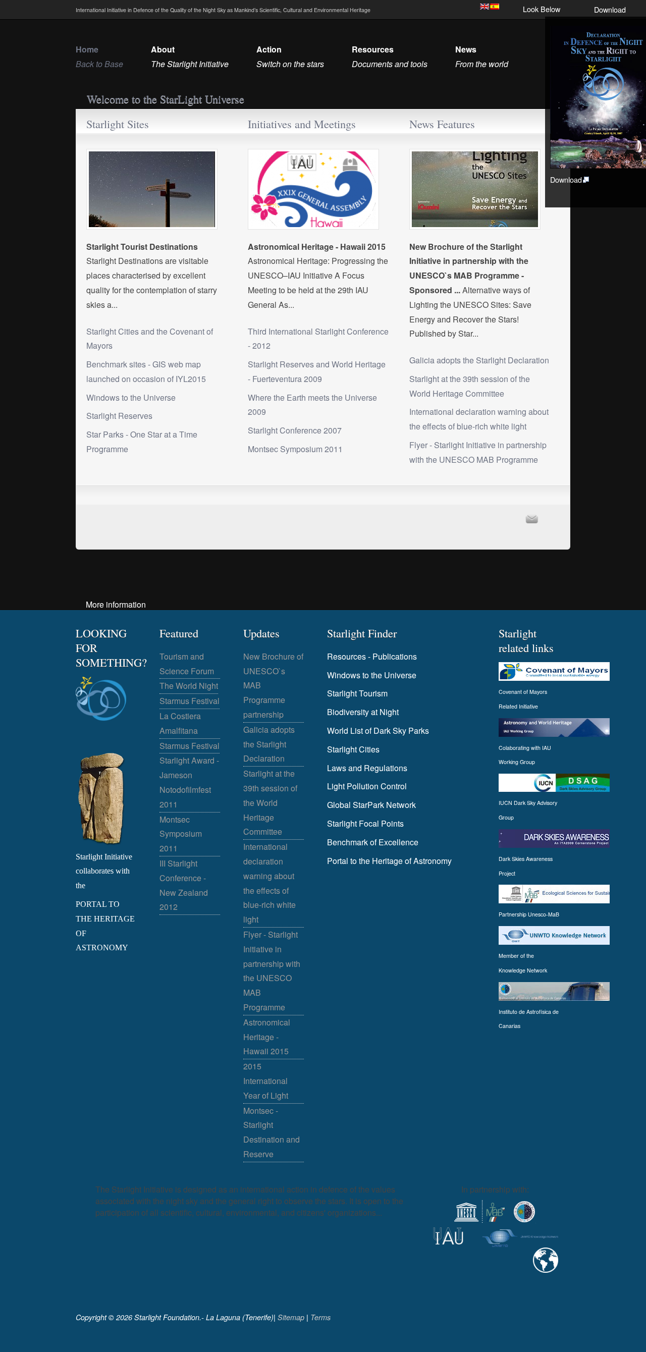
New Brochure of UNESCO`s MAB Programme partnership (273, 685)
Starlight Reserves (119, 415)
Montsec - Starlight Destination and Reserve (271, 1132)
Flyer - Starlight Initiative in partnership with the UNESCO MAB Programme (478, 452)
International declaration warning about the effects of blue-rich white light (479, 419)
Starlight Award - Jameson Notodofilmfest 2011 (189, 781)
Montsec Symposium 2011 (295, 449)
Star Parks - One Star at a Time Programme (141, 441)
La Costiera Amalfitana (180, 723)
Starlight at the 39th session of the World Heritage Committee (469, 386)
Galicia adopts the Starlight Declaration (479, 360)
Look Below (541, 9)
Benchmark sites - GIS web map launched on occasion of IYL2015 (146, 371)
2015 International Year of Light (265, 1080)
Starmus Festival (189, 701)
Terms (320, 1317)
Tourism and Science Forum (186, 664)
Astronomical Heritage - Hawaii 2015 (266, 1036)
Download (610, 9)
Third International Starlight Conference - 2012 (318, 339)
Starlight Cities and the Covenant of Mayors (149, 339)
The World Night (188, 685)
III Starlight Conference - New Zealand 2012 (183, 884)
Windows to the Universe (131, 397)
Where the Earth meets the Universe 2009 (312, 405)
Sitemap (291, 1317)
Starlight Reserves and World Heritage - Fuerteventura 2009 (317, 371)
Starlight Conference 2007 (295, 430)
